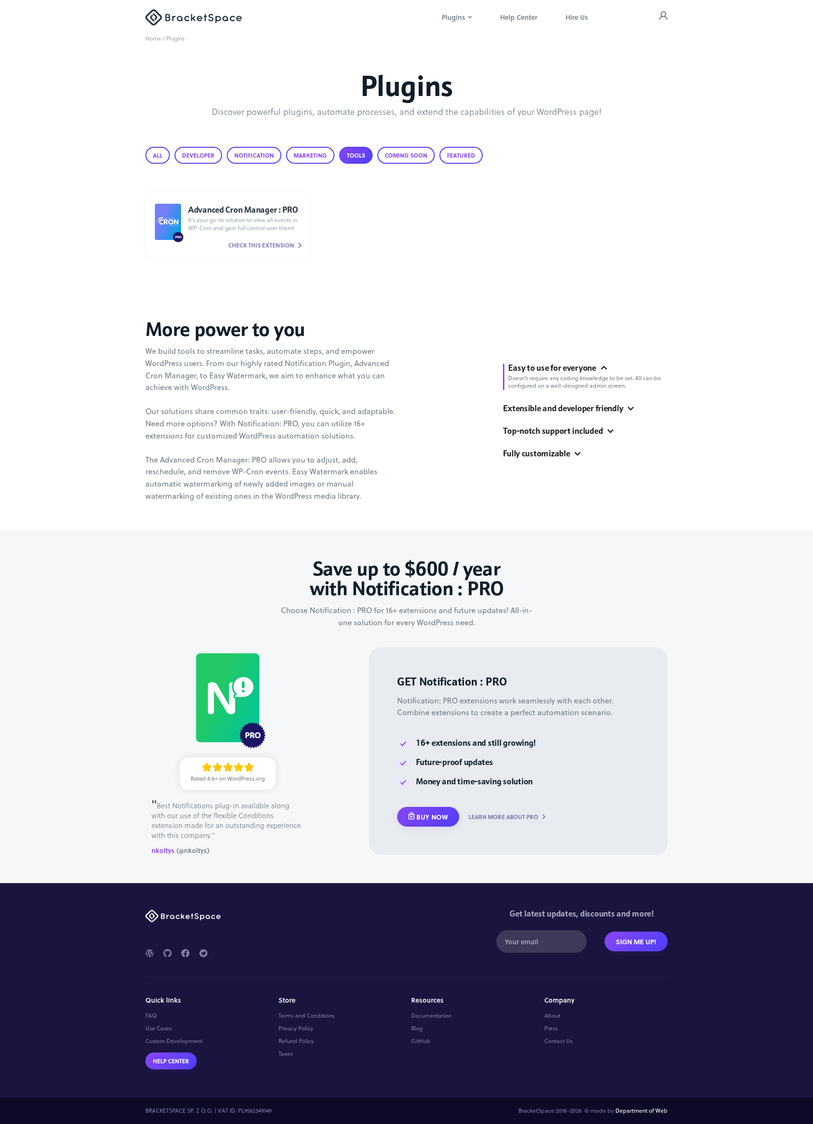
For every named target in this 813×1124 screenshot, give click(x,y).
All (157, 155)
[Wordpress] (149, 953)
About (552, 1016)
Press (551, 1028)
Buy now (432, 816)
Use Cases (158, 1028)
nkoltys (163, 850)
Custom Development (173, 1041)
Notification (254, 155)
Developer (198, 155)
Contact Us (558, 1041)
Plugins (453, 17)
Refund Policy (296, 1041)
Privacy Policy (296, 1028)
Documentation (431, 1016)
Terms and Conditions (307, 1016)
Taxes (286, 1054)
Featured (461, 155)
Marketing (310, 155)
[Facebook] (185, 953)
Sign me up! (636, 941)
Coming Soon (406, 155)
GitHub (420, 1041)
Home (153, 38)
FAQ (151, 1016)
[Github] (167, 953)
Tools (356, 155)
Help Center (518, 17)
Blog (416, 1028)
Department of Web (641, 1111)
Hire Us (577, 17)
